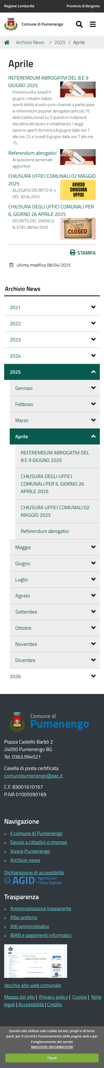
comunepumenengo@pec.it (33, 775)
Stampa (86, 253)
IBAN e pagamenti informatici (41, 935)
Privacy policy (53, 997)
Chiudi (52, 1057)
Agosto (22, 595)
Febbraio (24, 404)
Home (7, 42)
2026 (15, 676)
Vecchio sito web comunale (32, 985)
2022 (15, 323)
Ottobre (23, 628)
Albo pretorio (23, 917)
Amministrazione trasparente (40, 908)
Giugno (22, 563)
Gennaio (24, 388)
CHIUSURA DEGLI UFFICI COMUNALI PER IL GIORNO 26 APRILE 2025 (51, 210)
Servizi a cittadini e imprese (38, 842)
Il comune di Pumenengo (36, 833)
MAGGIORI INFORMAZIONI (52, 1047)
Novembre (26, 644)
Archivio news (25, 860)
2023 (15, 339)
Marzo (22, 420)
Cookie (79, 997)
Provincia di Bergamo (83, 6)
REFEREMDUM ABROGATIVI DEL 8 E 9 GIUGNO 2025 (55, 456)
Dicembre (25, 660)
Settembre (26, 612)
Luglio (21, 579)
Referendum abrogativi (32, 153)
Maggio (23, 547)
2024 (15, 356)
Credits (54, 1004)
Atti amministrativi (29, 926)
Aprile (21, 436)
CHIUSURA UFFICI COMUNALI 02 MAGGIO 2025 (55, 511)
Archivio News (30, 42)
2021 (15, 307)
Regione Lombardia (19, 6)
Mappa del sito (19, 997)
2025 (59, 42)
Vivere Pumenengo (30, 851)
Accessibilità (31, 1004)
